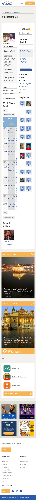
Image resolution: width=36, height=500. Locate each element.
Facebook (13, 491)
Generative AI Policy (7, 472)
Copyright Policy (6, 470)
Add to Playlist (9, 114)
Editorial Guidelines (7, 475)
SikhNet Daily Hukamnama (19, 377)
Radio (25, 29)
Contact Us (4, 464)
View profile (8, 12)
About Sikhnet (5, 461)
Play (5, 110)
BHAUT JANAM (25, 51)
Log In (3, 481)
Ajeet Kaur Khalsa (10, 130)
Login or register (25, 83)
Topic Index (22, 467)
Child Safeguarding (6, 478)
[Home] (8, 2)
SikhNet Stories (16, 385)
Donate (30, 3)
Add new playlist (25, 70)
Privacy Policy (5, 467)
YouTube (21, 491)
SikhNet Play (15, 368)
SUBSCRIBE (6, 449)
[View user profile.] (9, 37)
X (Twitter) (17, 491)
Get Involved (23, 464)
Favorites (16, 12)
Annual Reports (24, 461)
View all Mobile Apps (11, 394)
